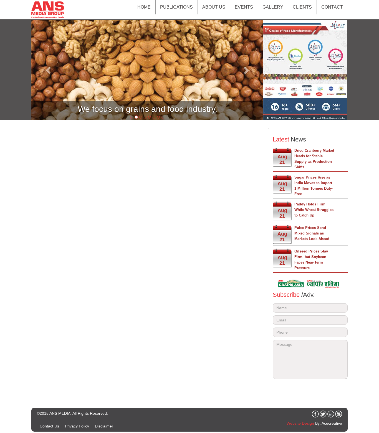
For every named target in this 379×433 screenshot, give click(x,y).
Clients (302, 7)
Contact (332, 7)
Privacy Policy (77, 426)
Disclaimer (104, 426)
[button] (48, 70)
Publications (176, 7)
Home (144, 7)
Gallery (272, 7)
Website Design (300, 423)
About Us (213, 7)
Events (244, 7)
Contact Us (49, 426)
